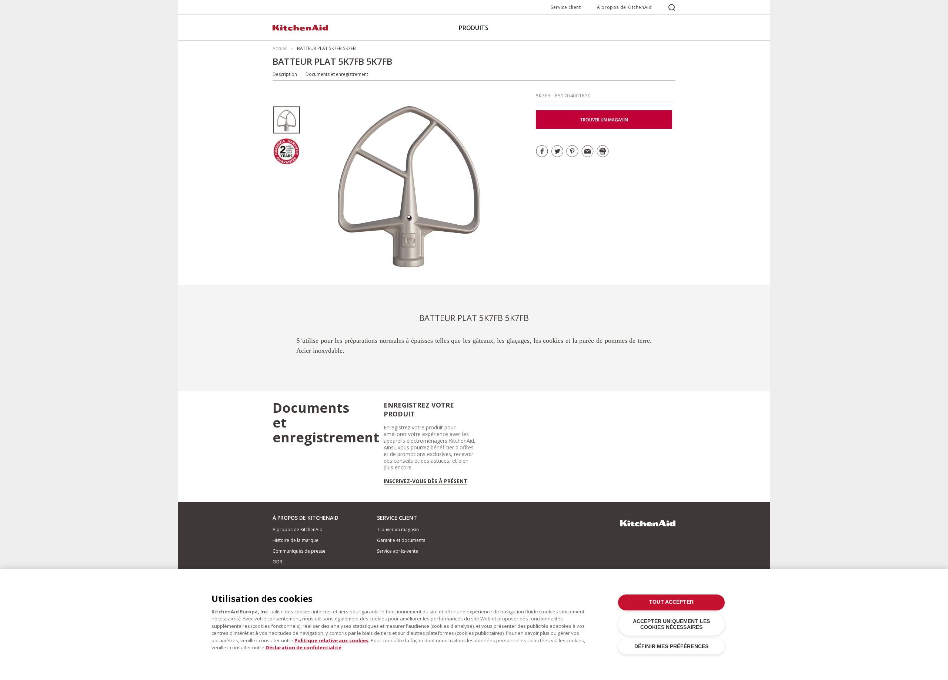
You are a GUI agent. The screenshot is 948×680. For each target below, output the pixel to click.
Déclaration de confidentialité (303, 647)
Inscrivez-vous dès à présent (425, 481)
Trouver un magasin (398, 529)
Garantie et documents (401, 540)
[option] (286, 120)
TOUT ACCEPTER (671, 602)
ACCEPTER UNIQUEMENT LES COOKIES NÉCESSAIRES (671, 624)
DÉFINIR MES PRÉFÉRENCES (671, 646)
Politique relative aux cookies (331, 640)
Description (285, 74)
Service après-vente (397, 551)
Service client (566, 7)
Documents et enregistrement (337, 74)
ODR (277, 562)
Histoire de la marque (295, 540)
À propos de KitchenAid (624, 7)
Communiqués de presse (299, 551)
